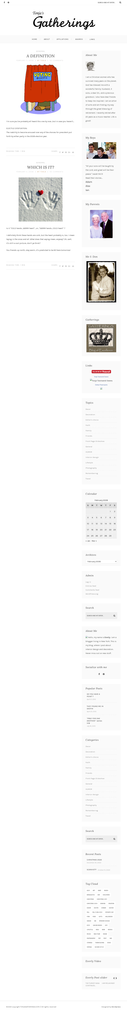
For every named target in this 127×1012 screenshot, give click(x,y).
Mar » (94, 541)
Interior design (92, 457)
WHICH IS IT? (40, 167)
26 (97, 536)
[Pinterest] (9, 2)
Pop (99, 938)
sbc (111, 938)
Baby (99, 890)
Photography (91, 468)
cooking (102, 903)
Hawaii (89, 921)
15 (110, 523)
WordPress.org (92, 594)
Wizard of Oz (99, 947)
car (98, 895)
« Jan (88, 541)
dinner (103, 908)
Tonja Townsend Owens (101, 376)
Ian (87, 190)
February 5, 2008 (25, 60)
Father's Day (109, 912)
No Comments (56, 60)
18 (92, 529)
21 (106, 529)
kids (88, 925)
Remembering (92, 473)
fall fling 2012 (97, 912)
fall (88, 912)
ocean (105, 934)
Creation (111, 903)
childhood (106, 895)
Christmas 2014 (92, 903)
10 (88, 523)
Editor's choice (92, 420)
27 (101, 536)
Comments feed (92, 590)
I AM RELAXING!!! (108, 983)
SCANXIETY (91, 869)
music (89, 934)
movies (110, 929)
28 (106, 536)
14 (106, 523)
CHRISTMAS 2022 (94, 860)
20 (101, 529)
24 (88, 536)
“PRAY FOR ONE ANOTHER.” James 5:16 (94, 720)
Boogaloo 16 (91, 895)
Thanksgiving (99, 943)
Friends (89, 436)
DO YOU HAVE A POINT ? (93, 695)
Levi (106, 925)
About (47, 39)
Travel (88, 479)
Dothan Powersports (101, 385)
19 (97, 529)
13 (101, 523)
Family (88, 430)
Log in (88, 582)
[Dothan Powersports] (101, 389)
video (109, 943)
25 (92, 536)
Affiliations (63, 39)
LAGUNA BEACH (97, 925)
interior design (104, 921)
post (105, 938)
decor (89, 908)
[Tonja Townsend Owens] (101, 380)
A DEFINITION (41, 55)
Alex (88, 186)
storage (89, 943)
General (40, 51)
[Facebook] (6, 2)
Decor (88, 409)
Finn (88, 916)
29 (110, 536)
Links (92, 39)
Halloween (108, 916)
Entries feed (91, 586)
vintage (89, 947)
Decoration (90, 414)
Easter (111, 908)
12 (97, 523)
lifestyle (90, 929)
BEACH (106, 890)
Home (34, 39)
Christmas (90, 899)
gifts (100, 916)
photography (91, 938)
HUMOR (89, 452)
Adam (89, 181)
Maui (97, 929)
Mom (103, 929)
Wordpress (116, 1007)
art (94, 890)
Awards (79, 39)
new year (97, 934)
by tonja (41, 60)
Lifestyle (89, 463)
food (94, 916)
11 (92, 523)
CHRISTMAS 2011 (102, 899)
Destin (96, 908)
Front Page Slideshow (95, 441)
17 (88, 529)
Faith (88, 425)
